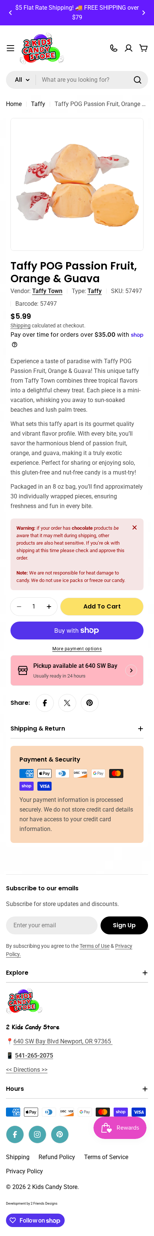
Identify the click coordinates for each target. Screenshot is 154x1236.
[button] (10, 12)
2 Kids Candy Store (52, 1186)
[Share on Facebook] (45, 703)
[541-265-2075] (113, 48)
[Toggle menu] (10, 48)
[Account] (128, 48)
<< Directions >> (26, 1069)
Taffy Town (47, 291)
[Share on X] (67, 703)
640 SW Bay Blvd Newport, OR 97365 (63, 1041)
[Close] (134, 527)
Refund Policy (56, 1157)
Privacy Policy (24, 1171)
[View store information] (131, 670)
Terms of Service (106, 1157)
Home (14, 104)
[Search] (137, 79)
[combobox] (77, 80)
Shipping (20, 326)
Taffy (38, 104)
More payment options (77, 648)
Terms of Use (95, 946)
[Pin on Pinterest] (90, 703)
